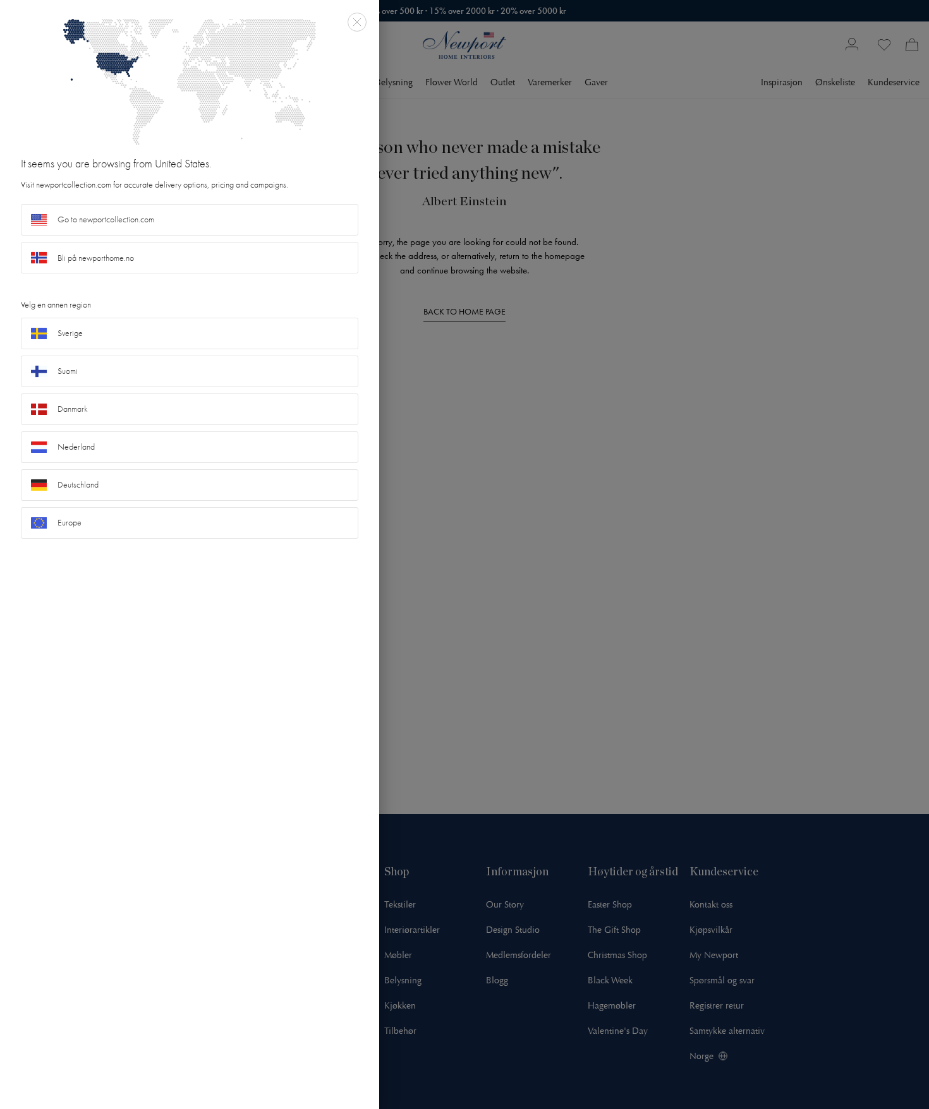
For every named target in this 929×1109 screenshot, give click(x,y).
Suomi (68, 371)
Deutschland (78, 484)
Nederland (76, 446)
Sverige (70, 333)
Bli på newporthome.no (96, 258)
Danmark (73, 409)
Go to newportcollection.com (106, 219)
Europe (70, 522)
